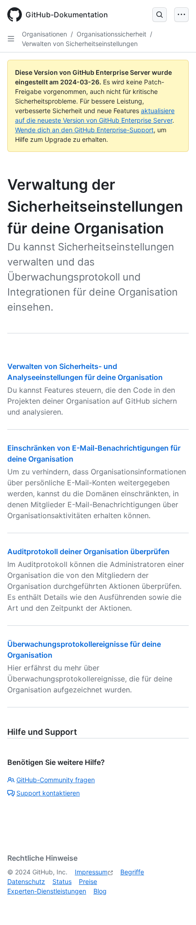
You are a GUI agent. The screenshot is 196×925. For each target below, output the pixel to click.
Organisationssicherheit (111, 34)
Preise (88, 881)
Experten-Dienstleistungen (46, 891)
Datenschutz (26, 881)
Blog (100, 891)
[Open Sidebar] (11, 38)
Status (62, 881)
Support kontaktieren (48, 793)
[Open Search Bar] (159, 14)
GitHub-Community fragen (55, 780)
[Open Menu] (181, 14)
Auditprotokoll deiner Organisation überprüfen (88, 551)
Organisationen (44, 34)
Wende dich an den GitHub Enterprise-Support (84, 130)
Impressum (91, 872)
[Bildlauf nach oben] (176, 905)
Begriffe (132, 872)
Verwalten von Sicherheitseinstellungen (80, 43)
